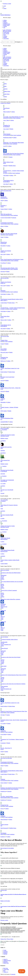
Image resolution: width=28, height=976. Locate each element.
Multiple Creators (4, 438)
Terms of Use (3, 939)
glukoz (2, 226)
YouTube (5, 953)
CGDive (2, 541)
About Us (5, 959)
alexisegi (2, 659)
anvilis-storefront (4, 686)
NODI (2, 751)
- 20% (14, 184)
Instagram (5, 952)
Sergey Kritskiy (4, 782)
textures (2, 584)
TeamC (2, 237)
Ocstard (2, 343)
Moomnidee (3, 402)
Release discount (4, 648)
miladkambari (3, 575)
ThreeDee (3, 450)
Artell (2, 200)
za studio (2, 518)
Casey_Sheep (6, 120)
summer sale (3, 610)
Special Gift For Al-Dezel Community (9, 590)
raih (1, 615)
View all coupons (4, 636)
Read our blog (4, 890)
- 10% (11, 254)
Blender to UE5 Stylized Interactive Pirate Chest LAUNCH (13, 674)
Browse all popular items (6, 190)
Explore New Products (5, 103)
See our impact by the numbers (7, 848)
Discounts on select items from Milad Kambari (10, 572)
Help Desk (5, 968)
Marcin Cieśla (4, 319)
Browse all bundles (5, 428)
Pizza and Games (4, 352)
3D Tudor (3, 714)
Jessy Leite (3, 254)
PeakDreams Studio (7, 137)
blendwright (3, 650)
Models (11, 128)
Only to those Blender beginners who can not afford (12, 581)
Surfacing (14, 217)
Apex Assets (6, 128)
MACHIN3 (3, 245)
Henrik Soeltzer (4, 371)
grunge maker (3, 666)
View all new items (5, 336)
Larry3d (2, 380)
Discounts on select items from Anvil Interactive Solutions (13, 683)
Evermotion (3, 743)
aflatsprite (5, 165)
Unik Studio (5, 175)
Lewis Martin (3, 734)
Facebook (5, 951)
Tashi (2, 508)
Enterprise (5, 961)
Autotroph (13, 974)
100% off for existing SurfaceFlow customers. (10, 599)
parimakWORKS (4, 421)
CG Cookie (3, 483)
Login (4, 5)
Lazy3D (5, 146)
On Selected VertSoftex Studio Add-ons (9, 639)
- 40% (12, 361)
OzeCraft (2, 391)
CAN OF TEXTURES (6, 217)
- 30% (12, 319)
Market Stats (6, 963)
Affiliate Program (7, 960)
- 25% (14, 175)
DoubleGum (3, 791)
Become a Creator (7, 3)
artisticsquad (3, 668)
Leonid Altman (4, 302)
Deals (4, 34)
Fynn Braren (3, 262)
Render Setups (11, 302)
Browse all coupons (5, 570)
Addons (13, 111)
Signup (4, 8)
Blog (4, 970)
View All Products (7, 29)
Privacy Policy (10, 939)
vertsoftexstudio (4, 642)
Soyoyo (2, 808)
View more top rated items (6, 758)
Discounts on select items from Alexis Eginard (10, 657)
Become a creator (4, 920)
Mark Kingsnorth (4, 828)
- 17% (16, 302)
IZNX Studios (4, 410)
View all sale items (5, 278)
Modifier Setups (12, 165)
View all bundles (4, 499)
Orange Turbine (4, 209)
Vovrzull (2, 493)
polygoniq (3, 271)
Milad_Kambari (6, 111)
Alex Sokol (5, 184)
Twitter (4, 950)
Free (4, 27)
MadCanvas (3, 361)
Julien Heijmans (4, 819)
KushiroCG (3, 836)
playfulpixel (3, 604)
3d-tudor (2, 677)
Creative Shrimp (4, 563)
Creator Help (6, 969)
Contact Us (5, 972)
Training (10, 157)
